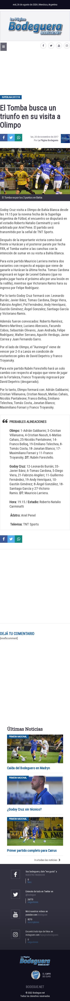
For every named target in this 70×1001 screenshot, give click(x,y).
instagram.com (42, 935)
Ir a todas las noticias (46, 860)
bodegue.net (35, 987)
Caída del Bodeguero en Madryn (28, 768)
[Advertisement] (35, 72)
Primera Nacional (18, 736)
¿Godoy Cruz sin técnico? (24, 809)
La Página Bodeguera (48, 140)
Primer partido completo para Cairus (32, 850)
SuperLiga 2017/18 (11, 97)
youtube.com (36, 914)
